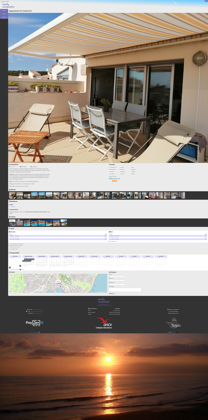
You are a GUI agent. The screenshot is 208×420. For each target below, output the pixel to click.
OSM (102, 292)
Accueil (4, 10)
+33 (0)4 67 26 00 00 (37, 309)
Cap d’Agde (12, 166)
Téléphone (112, 282)
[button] (60, 286)
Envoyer (112, 293)
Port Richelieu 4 (12, 206)
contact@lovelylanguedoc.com (37, 311)
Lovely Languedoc (33, 332)
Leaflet (100, 292)
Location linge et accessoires (14, 247)
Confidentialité (100, 332)
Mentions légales (107, 332)
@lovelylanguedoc (37, 313)
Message (112, 286)
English (206, 0)
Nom (111, 274)
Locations (4, 13)
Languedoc (4, 17)
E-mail (111, 278)
